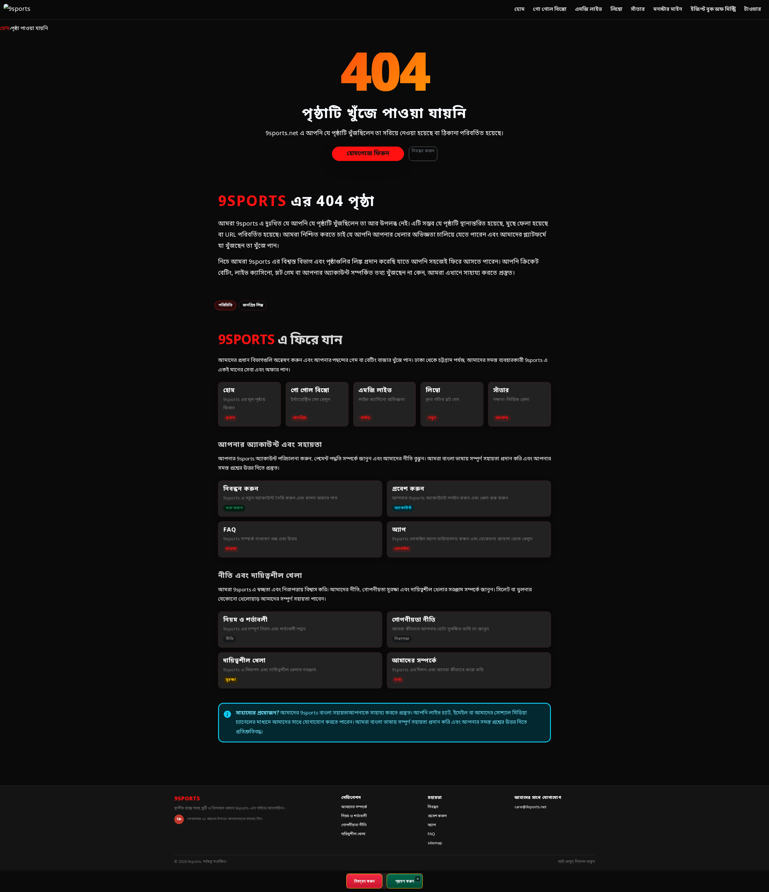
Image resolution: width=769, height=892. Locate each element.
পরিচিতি (225, 305)
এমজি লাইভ (588, 9)
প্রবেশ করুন (437, 816)
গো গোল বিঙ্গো (550, 9)
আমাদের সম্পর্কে (354, 807)
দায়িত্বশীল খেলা (353, 834)
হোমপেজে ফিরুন (368, 154)
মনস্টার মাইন (667, 9)
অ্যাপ (432, 825)
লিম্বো (616, 9)
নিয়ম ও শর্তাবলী (354, 816)
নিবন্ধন (433, 807)
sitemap (435, 843)
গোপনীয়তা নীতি (354, 825)
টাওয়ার (752, 9)
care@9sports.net (530, 807)
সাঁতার (638, 9)
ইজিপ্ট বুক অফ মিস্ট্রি (713, 9)
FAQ (431, 834)
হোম (519, 9)
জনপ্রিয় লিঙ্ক (253, 305)
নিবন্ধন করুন (423, 151)
